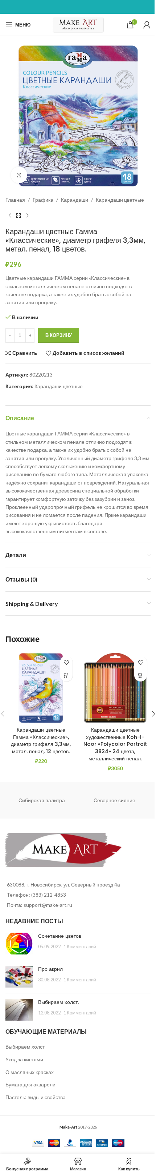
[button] (66, 675)
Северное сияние (114, 800)
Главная (15, 200)
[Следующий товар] (27, 215)
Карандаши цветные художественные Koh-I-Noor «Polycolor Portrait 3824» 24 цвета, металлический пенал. (115, 744)
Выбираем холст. (58, 1002)
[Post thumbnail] (19, 943)
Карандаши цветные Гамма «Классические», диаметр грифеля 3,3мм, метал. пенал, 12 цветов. (41, 740)
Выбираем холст (25, 1047)
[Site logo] (78, 24)
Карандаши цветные (120, 200)
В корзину (58, 335)
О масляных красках (29, 1072)
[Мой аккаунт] (147, 24)
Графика (43, 200)
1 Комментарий (79, 946)
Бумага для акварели (30, 1084)
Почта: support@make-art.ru (39, 905)
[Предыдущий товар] (9, 215)
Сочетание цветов (59, 936)
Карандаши (74, 200)
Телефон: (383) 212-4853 (36, 895)
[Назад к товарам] (18, 215)
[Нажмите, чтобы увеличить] (19, 175)
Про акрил (50, 969)
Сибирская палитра (42, 800)
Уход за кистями (24, 1059)
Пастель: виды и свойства (35, 1097)
